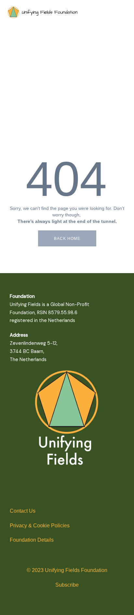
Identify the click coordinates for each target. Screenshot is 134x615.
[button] (23, 49)
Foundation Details (32, 540)
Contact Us (22, 511)
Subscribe (67, 585)
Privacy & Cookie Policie (38, 525)
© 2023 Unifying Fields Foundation (67, 570)
